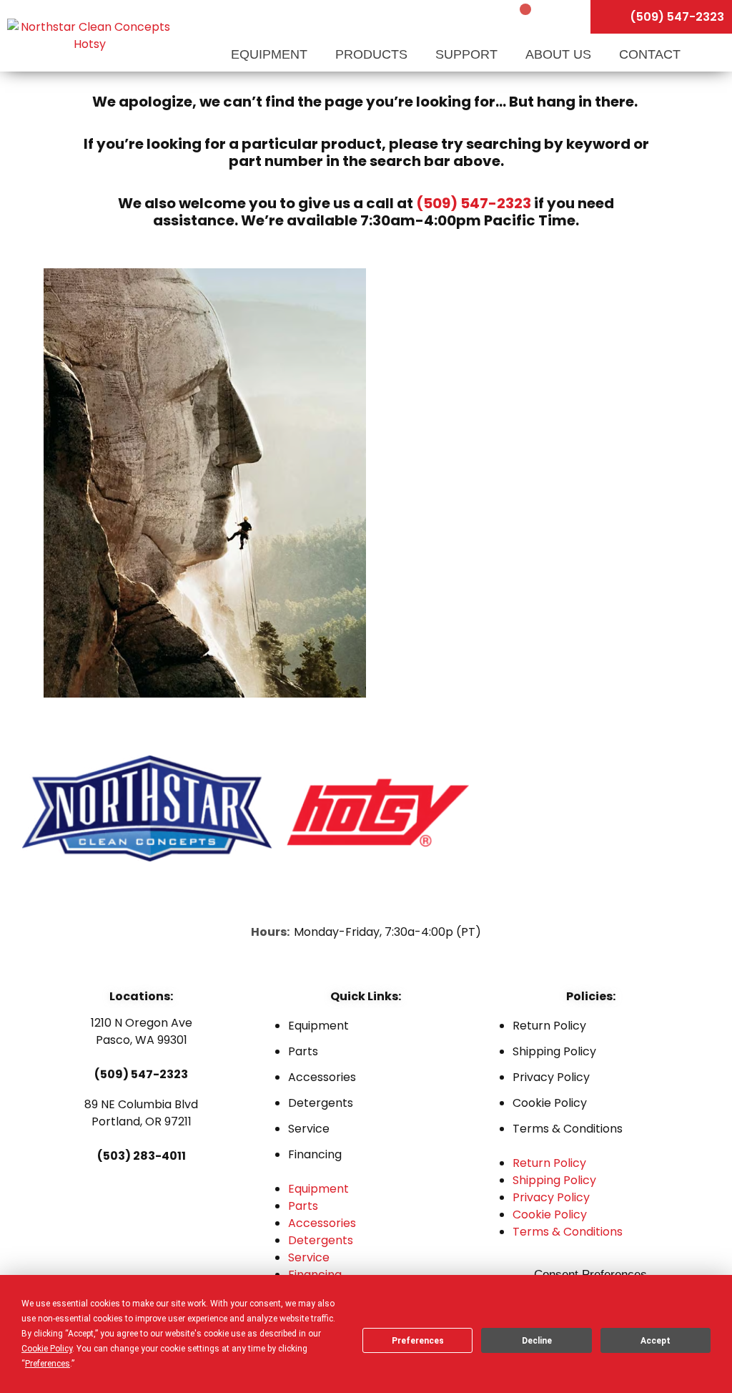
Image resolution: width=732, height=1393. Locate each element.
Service (309, 1128)
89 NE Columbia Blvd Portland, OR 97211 (141, 1113)
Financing (315, 1154)
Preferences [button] (47, 1364)
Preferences (418, 1341)
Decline (537, 1341)
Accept (655, 1341)
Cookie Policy (550, 1103)
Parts (303, 1051)
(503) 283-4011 (141, 1156)
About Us (560, 54)
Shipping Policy (554, 1051)
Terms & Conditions (568, 1128)
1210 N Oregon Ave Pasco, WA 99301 (141, 1031)
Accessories (322, 1077)
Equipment (271, 54)
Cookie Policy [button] (46, 1349)
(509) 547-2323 (473, 203)
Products (373, 54)
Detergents (320, 1103)
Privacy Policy (551, 1077)
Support (468, 54)
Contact (650, 54)
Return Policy (549, 1025)
